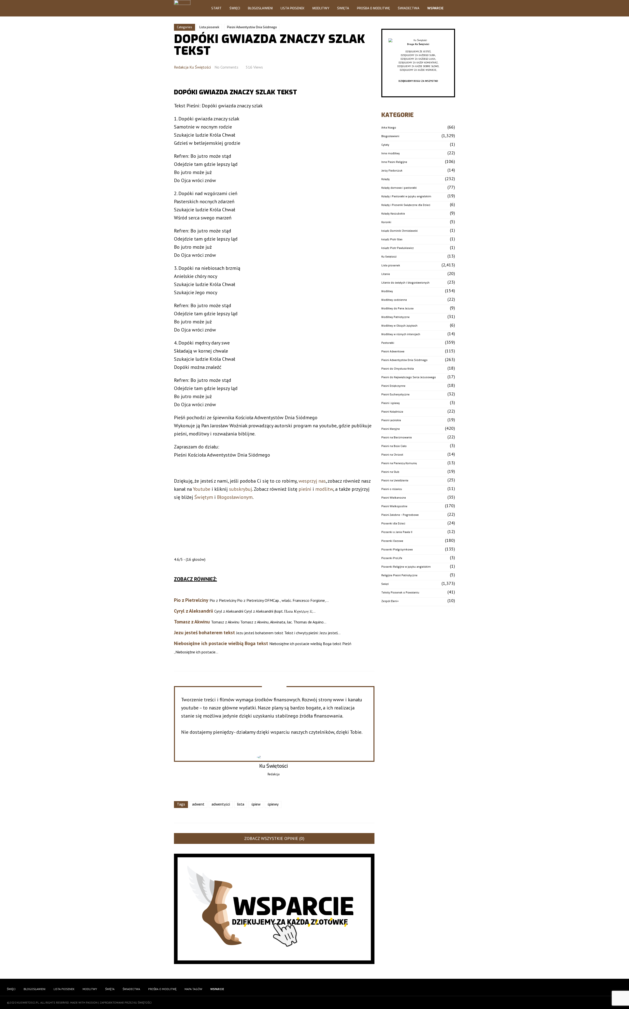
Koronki (386, 222)
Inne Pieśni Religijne (394, 162)
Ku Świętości (389, 256)
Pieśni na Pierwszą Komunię (399, 463)
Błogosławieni (260, 8)
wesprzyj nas (312, 481)
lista (240, 804)
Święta (343, 8)
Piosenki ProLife (391, 558)
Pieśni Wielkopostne (394, 506)
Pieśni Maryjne (390, 429)
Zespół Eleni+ (390, 601)
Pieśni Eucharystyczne (395, 394)
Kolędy (385, 179)
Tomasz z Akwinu (192, 622)
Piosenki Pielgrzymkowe (397, 549)
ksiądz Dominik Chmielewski (399, 230)
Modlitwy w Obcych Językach (399, 325)
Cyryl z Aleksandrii (193, 611)
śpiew (255, 804)
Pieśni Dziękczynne (393, 386)
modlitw (324, 489)
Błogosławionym (235, 497)
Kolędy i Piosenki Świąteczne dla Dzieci (405, 205)
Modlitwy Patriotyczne (395, 317)
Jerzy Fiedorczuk (391, 170)
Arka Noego (388, 127)
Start (216, 8)
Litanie (385, 274)
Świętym (203, 497)
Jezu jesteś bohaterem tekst (204, 632)
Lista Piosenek (292, 8)
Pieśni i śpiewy (390, 403)
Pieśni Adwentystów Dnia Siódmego (252, 27)
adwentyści (221, 804)
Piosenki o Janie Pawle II (396, 532)
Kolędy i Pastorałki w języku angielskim (406, 196)
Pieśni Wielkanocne (393, 497)
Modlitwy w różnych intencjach (400, 334)
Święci (234, 8)
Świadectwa (408, 8)
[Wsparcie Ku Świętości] (418, 40)
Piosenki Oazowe (392, 541)
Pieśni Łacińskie (391, 420)
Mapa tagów (193, 989)
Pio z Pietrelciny (191, 600)
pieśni (305, 489)
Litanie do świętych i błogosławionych (405, 282)
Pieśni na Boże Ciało (394, 446)
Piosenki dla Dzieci (393, 523)
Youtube (201, 489)
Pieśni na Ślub (390, 472)
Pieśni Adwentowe (392, 351)
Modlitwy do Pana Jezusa (397, 308)
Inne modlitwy (390, 153)
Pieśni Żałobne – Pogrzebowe (400, 515)
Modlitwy (320, 8)
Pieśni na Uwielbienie (394, 480)
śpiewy (273, 804)
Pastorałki (387, 343)
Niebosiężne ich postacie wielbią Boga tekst (221, 643)
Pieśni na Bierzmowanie (396, 437)
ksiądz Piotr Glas (391, 239)
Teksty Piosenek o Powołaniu (400, 592)
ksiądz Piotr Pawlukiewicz (397, 248)
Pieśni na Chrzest (392, 454)
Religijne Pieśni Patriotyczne (399, 575)
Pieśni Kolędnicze (392, 411)
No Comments (226, 67)
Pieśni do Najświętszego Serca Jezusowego (408, 377)
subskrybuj (240, 489)
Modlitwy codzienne (394, 300)
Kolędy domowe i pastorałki (399, 187)
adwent (198, 804)
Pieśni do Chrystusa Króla (397, 368)
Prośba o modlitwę (373, 8)
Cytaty (385, 144)
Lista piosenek (209, 27)
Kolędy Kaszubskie (393, 213)
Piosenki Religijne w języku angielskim (406, 566)
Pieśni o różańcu (391, 489)
